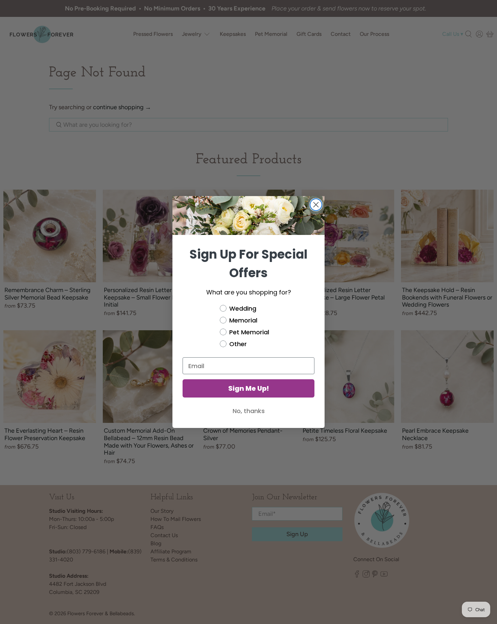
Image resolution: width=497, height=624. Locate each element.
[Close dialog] (316, 205)
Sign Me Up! (248, 388)
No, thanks (249, 411)
